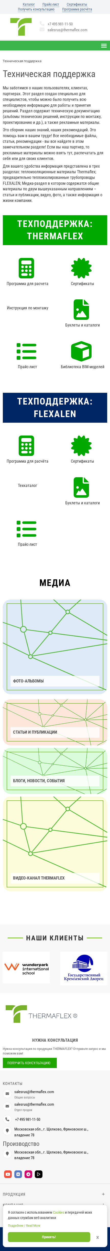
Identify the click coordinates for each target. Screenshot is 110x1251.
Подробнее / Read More (24, 1225)
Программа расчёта (77, 9)
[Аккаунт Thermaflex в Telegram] (28, 1174)
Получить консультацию (36, 9)
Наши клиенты (55, 938)
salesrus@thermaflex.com (67, 30)
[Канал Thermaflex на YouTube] (8, 1174)
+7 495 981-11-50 (60, 24)
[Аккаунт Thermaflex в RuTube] (38, 1174)
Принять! (49, 1237)
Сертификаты (77, 4)
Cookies (58, 1212)
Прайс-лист (50, 4)
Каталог (29, 4)
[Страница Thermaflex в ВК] (18, 1174)
